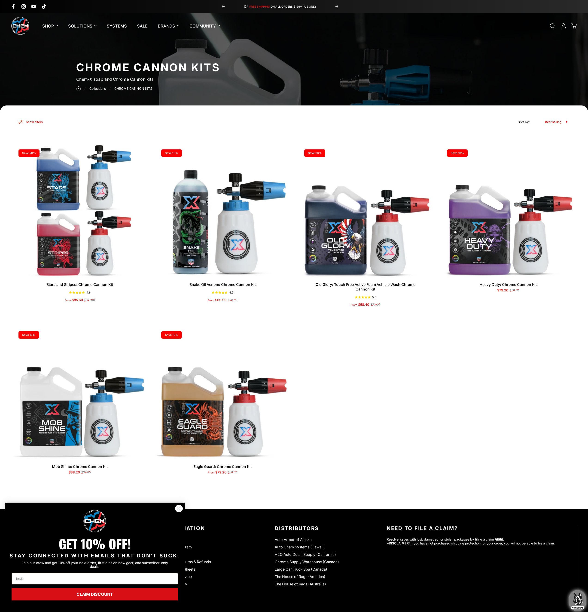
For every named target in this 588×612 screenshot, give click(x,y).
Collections (97, 88)
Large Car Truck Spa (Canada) (301, 569)
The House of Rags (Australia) (300, 584)
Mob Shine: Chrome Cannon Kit (80, 466)
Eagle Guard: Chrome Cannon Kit (222, 466)
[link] (94, 521)
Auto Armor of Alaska (293, 539)
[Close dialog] (179, 508)
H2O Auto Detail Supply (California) (305, 554)
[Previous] (223, 6)
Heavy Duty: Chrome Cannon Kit (508, 284)
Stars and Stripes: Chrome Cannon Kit (79, 284)
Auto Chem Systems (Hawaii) (300, 547)
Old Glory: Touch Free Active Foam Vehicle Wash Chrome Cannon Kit (365, 286)
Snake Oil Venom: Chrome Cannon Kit (222, 284)
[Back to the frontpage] (78, 88)
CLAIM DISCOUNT (94, 594)
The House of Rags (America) (300, 576)
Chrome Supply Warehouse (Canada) (307, 561)
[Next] (337, 6)
